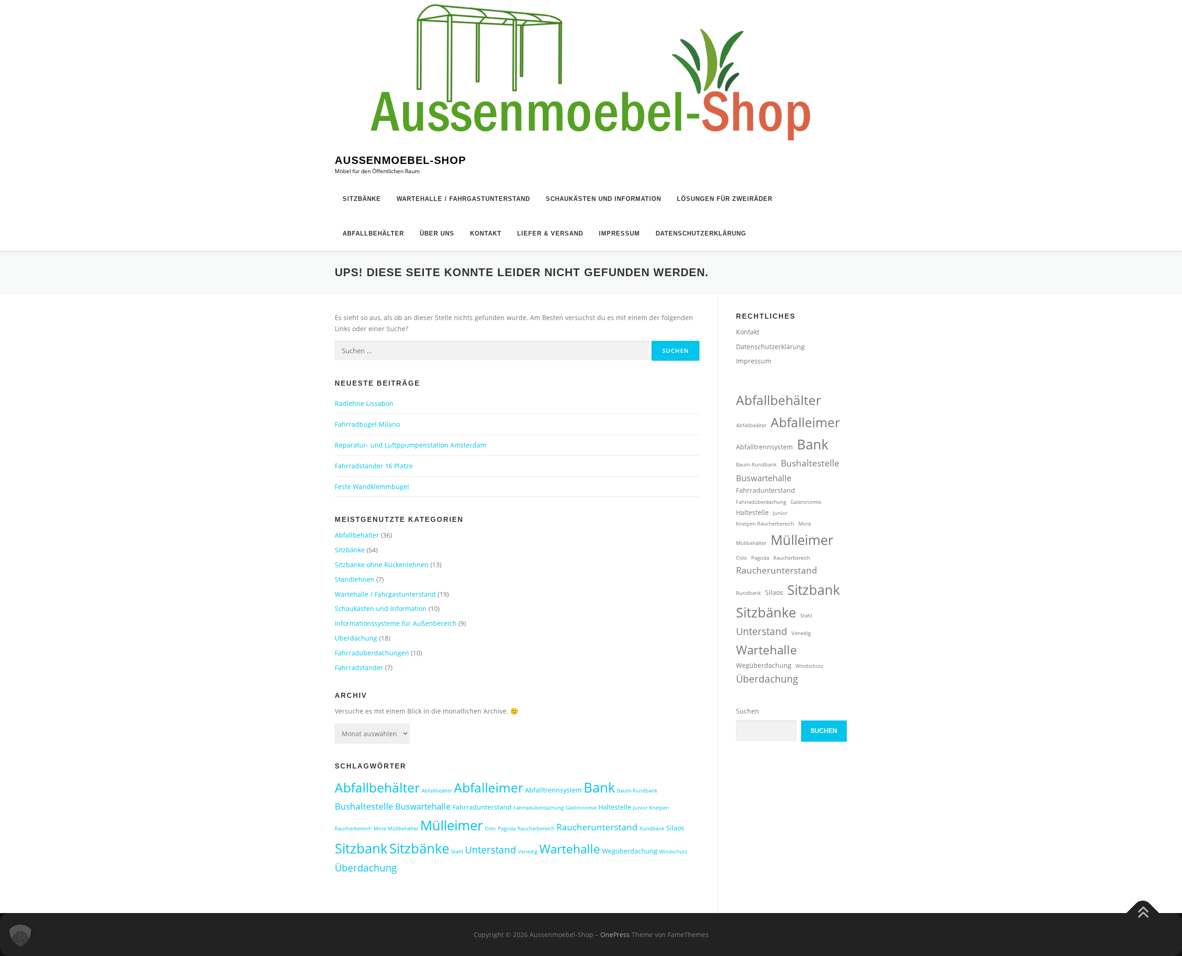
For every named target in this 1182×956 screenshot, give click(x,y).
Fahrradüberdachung (538, 808)
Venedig (527, 851)
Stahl (457, 851)
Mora (380, 828)
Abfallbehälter (373, 233)
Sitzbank (361, 848)
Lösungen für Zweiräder (724, 198)
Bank (599, 787)
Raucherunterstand (597, 827)
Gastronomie (581, 808)
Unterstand (490, 849)
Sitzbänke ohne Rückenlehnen (381, 564)
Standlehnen (354, 579)
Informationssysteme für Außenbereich (396, 623)
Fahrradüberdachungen (372, 652)
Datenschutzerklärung (701, 233)
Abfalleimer (488, 787)
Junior (640, 808)
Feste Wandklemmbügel (372, 486)
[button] (20, 935)
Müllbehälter (403, 828)
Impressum (619, 233)
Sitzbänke (362, 198)
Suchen (747, 711)
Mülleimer (451, 825)
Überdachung (356, 638)
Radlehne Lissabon (364, 403)
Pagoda (507, 828)
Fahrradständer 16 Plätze (374, 465)
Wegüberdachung (629, 851)
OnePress (615, 934)
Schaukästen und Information (603, 198)
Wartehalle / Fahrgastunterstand (463, 198)
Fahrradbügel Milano (367, 424)
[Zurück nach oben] (1143, 912)
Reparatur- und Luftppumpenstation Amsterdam (410, 445)
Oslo (490, 828)
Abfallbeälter (437, 790)
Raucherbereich (536, 828)
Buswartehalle (423, 806)
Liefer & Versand (550, 233)
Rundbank (651, 828)
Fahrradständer (359, 667)
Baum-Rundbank (637, 790)
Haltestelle (614, 807)
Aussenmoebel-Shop (400, 161)
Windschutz (673, 851)
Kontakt (485, 233)
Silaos (675, 827)
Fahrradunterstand (482, 807)
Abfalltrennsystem (553, 790)
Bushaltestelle (364, 806)
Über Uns (437, 233)
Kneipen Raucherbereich (765, 523)
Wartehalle (569, 849)
